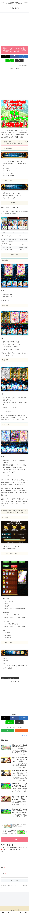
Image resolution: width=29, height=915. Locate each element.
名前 (3, 867)
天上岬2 (4, 678)
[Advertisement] (14, 29)
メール (3, 873)
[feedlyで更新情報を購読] (7, 730)
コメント (4, 851)
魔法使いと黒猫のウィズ (13, 678)
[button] (19, 60)
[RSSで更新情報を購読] (21, 730)
